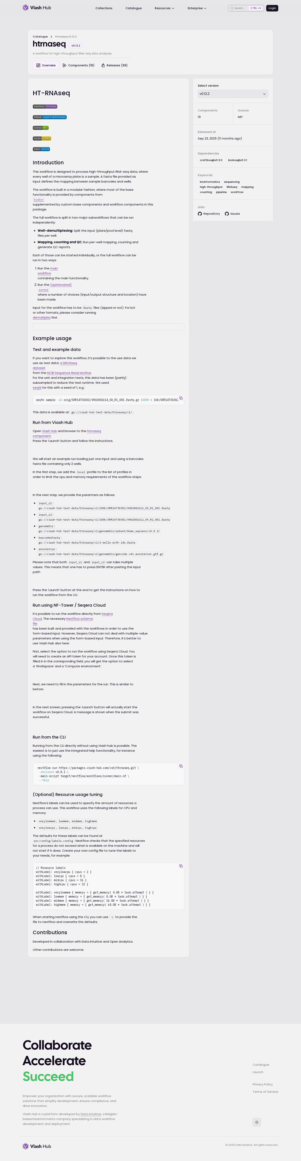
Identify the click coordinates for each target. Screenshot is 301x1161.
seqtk (37, 387)
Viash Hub (49, 431)
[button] (233, 94)
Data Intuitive (91, 1114)
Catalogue (40, 37)
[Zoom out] (177, 323)
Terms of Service (265, 1092)
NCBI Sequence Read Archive (69, 373)
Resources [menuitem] (163, 8)
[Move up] (168, 305)
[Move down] (168, 323)
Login (272, 8)
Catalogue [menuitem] (134, 8)
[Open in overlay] (159, 305)
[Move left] (159, 314)
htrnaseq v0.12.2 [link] (66, 37)
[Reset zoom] (168, 314)
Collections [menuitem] (103, 8)
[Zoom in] (177, 305)
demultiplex (42, 317)
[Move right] (177, 314)
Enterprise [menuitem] (195, 8)
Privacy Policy (263, 1084)
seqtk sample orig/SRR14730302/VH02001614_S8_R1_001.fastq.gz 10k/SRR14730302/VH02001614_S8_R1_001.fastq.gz (110, 400)
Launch (258, 1072)
